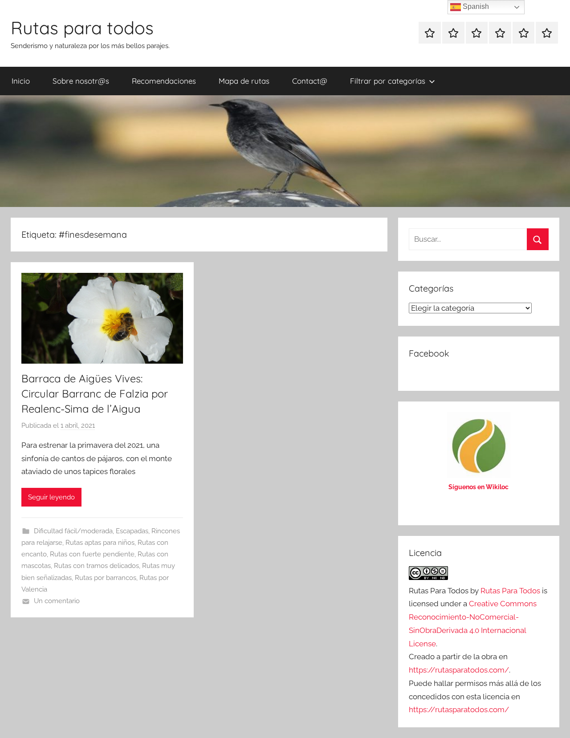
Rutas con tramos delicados (96, 566)
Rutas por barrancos (105, 578)
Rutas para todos (82, 27)
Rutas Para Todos (510, 590)
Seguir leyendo (51, 497)
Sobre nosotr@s (81, 80)
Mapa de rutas (244, 80)
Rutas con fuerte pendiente (92, 554)
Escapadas (132, 531)
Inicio (21, 80)
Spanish (475, 6)
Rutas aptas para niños (99, 543)
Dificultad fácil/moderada (73, 531)
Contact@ (309, 80)
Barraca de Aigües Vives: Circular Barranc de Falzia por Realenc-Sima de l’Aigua (94, 393)
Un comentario (57, 601)
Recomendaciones (164, 80)
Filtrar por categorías (387, 80)
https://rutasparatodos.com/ (459, 669)
